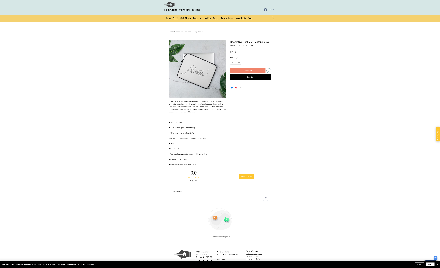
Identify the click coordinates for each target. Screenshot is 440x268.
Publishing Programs (254, 254)
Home (171, 32)
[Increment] (239, 62)
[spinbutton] (236, 62)
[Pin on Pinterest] (236, 86)
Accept (430, 264)
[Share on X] (240, 86)
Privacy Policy (91, 264)
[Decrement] (232, 62)
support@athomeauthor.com (228, 254)
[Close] (437, 264)
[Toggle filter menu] (265, 198)
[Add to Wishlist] (268, 70)
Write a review (246, 176)
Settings (419, 264)
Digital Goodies (252, 256)
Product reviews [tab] (177, 192)
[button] (175, 18)
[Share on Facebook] (231, 86)
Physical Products (253, 259)
